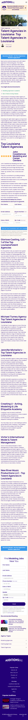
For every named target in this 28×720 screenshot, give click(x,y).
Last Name (18, 204)
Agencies (14, 689)
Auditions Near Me (14, 684)
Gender (5, 592)
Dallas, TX (14, 678)
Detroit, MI (14, 670)
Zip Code (20, 220)
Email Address (5, 211)
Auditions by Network (14, 686)
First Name (4, 204)
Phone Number (20, 212)
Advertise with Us (23, 715)
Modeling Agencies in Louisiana (11, 91)
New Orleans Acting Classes (10, 94)
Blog (14, 691)
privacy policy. (11, 612)
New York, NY (14, 672)
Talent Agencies (5, 28)
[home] (8, 2)
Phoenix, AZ (14, 675)
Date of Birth (5, 220)
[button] (26, 2)
